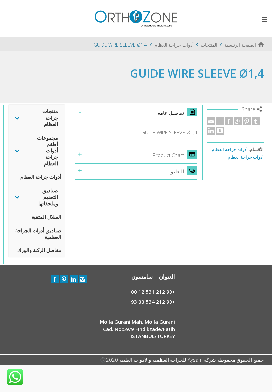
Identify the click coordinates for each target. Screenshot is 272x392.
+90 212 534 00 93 (153, 301)
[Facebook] (229, 121)
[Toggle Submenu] (17, 118)
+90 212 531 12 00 (153, 291)
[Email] (211, 121)
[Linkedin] (211, 131)
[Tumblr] (256, 121)
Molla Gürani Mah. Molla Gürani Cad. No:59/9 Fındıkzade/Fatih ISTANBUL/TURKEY (137, 328)
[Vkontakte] (220, 131)
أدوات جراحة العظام (230, 149)
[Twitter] (220, 121)
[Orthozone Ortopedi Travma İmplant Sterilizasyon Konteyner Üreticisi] (136, 17)
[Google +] (238, 121)
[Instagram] (83, 279)
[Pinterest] (247, 121)
